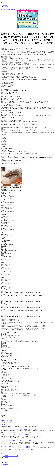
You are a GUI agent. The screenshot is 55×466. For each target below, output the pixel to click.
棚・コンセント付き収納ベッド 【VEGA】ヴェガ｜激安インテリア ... (18, 446)
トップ (5, 5)
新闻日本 (3, 424)
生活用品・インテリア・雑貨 (10, 456)
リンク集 (5, 457)
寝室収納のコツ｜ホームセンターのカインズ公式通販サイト (16, 434)
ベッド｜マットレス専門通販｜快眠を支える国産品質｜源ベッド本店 (18, 429)
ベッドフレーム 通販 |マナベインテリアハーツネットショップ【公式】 (19, 440)
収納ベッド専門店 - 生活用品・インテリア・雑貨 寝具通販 (15, 9)
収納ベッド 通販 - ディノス (7, 420)
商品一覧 (5, 6)
